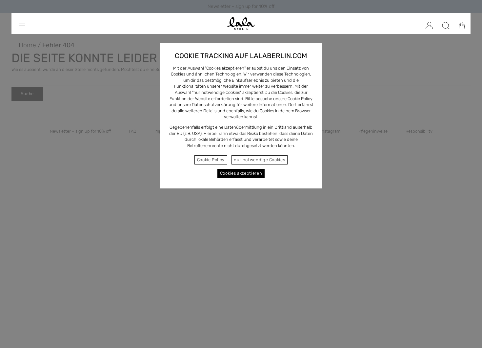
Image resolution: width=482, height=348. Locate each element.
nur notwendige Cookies (259, 159)
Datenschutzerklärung (213, 104)
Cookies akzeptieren (241, 173)
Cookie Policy (211, 159)
